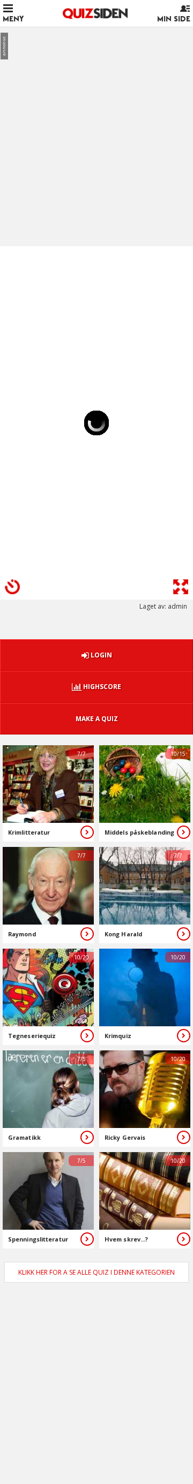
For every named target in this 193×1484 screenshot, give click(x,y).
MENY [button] (13, 19)
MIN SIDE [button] (173, 19)
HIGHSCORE (101, 686)
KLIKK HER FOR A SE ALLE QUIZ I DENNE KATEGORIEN (96, 1272)
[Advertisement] (96, 131)
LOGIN (100, 655)
